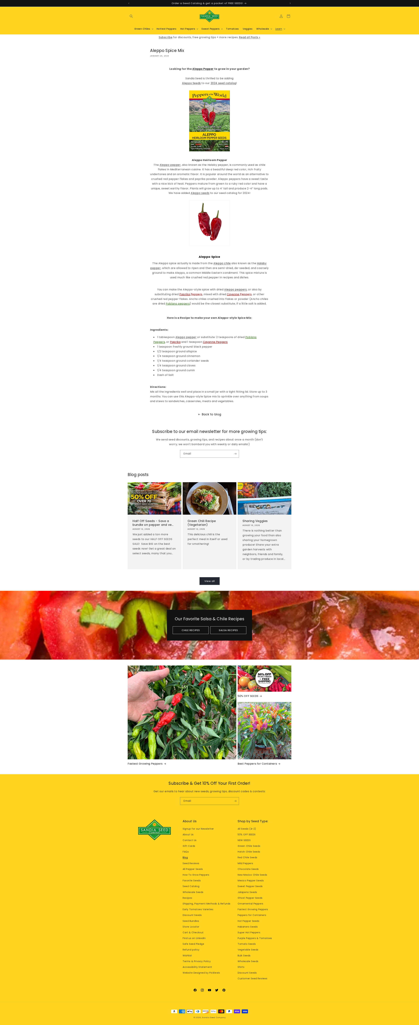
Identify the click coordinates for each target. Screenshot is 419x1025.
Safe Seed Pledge (193, 944)
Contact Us (190, 840)
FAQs (186, 851)
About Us (188, 834)
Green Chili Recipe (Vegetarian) (202, 523)
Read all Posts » (249, 37)
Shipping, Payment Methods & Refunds (206, 903)
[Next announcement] (290, 3)
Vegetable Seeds (248, 949)
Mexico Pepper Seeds (251, 880)
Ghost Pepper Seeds (250, 898)
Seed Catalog (191, 886)
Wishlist (187, 955)
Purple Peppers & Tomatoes (255, 938)
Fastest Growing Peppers (145, 764)
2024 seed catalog (223, 83)
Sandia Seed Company (214, 1017)
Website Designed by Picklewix (201, 972)
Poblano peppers (178, 303)
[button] (131, 16)
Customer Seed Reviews (252, 978)
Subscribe (165, 37)
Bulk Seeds (244, 955)
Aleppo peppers (235, 289)
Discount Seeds (192, 915)
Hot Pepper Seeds (248, 921)
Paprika (184, 294)
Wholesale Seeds (193, 892)
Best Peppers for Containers (257, 764)
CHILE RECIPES (191, 630)
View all (209, 581)
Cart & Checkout (193, 932)
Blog (185, 857)
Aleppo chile (222, 263)
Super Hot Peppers (249, 932)
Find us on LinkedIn (194, 938)
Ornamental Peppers (250, 903)
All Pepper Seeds (193, 869)
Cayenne (233, 294)
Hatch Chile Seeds (249, 851)
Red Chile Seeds (247, 857)
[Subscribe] (235, 454)
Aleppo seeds (200, 193)
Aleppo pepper (170, 165)
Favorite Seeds (192, 880)
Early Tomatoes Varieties (198, 909)
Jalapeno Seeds (247, 892)
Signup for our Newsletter (198, 828)
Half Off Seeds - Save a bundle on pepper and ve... (153, 523)
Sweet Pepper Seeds (250, 886)
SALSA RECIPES (228, 630)
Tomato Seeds (247, 944)
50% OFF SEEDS (248, 696)
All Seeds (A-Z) (247, 828)
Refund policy (191, 949)
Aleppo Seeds (191, 83)
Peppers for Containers (252, 915)
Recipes (187, 898)
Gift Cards (189, 846)
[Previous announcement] (128, 3)
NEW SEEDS (244, 840)
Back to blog (211, 414)
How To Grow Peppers (196, 874)
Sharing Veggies (255, 521)
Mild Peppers (245, 863)
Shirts (241, 967)
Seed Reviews (191, 863)
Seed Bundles (191, 921)
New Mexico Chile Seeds (252, 874)
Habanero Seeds (248, 926)
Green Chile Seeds (249, 846)
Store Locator (191, 926)
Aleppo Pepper (203, 69)
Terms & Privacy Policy (197, 961)
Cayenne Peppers (215, 342)
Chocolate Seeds (248, 869)
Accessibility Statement (197, 967)
